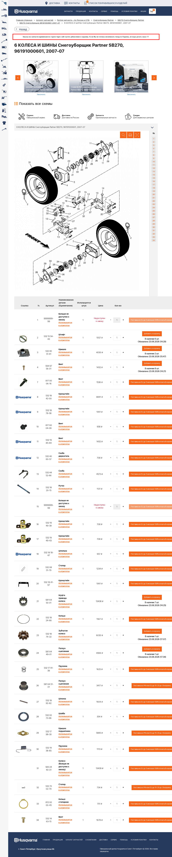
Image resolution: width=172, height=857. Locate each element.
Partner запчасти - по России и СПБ (73, 20)
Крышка (62, 349)
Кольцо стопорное (64, 801)
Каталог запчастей (44, 20)
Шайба (62, 713)
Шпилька (63, 550)
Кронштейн (64, 393)
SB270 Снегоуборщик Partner (131, 20)
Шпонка (62, 698)
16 (154, 181)
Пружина (63, 666)
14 (154, 174)
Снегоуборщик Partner (103, 20)
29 (154, 224)
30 (154, 227)
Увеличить (41, 94)
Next (154, 77)
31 (154, 230)
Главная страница (24, 20)
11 (154, 165)
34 (154, 240)
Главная (46, 840)
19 (154, 191)
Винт (61, 364)
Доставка (54, 3)
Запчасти (68, 11)
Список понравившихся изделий (107, 2)
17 (154, 184)
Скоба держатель (64, 455)
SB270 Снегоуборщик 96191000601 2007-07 (40, 23)
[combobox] (86, 127)
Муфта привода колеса (63, 598)
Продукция (81, 11)
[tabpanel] (41, 78)
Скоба (61, 470)
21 (154, 197)
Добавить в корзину (152, 333)
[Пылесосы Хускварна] (4, 110)
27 (154, 217)
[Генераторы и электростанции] (4, 91)
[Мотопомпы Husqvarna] (4, 104)
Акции (143, 11)
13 (154, 171)
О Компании (90, 840)
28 (154, 220)
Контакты (74, 3)
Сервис (104, 11)
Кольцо (62, 615)
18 (154, 187)
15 (154, 178)
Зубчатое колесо (63, 632)
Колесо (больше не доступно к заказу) (64, 765)
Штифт (62, 334)
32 (154, 233)
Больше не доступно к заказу (64, 316)
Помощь (114, 11)
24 (154, 207)
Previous (17, 77)
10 (154, 161)
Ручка (61, 485)
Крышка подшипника (64, 730)
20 (154, 194)
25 (154, 210)
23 (154, 204)
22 (154, 201)
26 (154, 214)
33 (154, 237)
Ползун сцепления (64, 650)
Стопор (62, 565)
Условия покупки (129, 11)
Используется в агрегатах (65, 324)
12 (154, 168)
